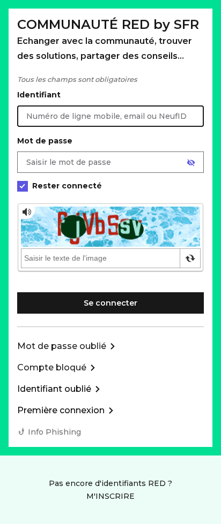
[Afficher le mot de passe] (191, 162)
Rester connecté (67, 186)
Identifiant (39, 95)
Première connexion (61, 410)
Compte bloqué (51, 367)
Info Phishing (54, 432)
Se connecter (110, 303)
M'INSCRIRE (110, 496)
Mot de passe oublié (61, 346)
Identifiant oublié (54, 389)
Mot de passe (44, 141)
